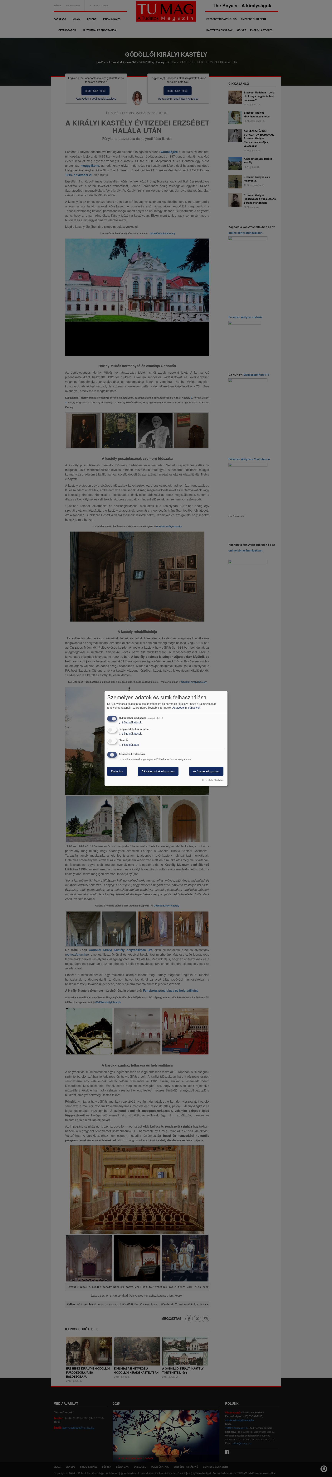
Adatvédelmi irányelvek (186, 707)
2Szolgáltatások (130, 722)
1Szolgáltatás (129, 744)
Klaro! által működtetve (212, 779)
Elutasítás (117, 771)
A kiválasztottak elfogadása (158, 771)
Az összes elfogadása (206, 771)
